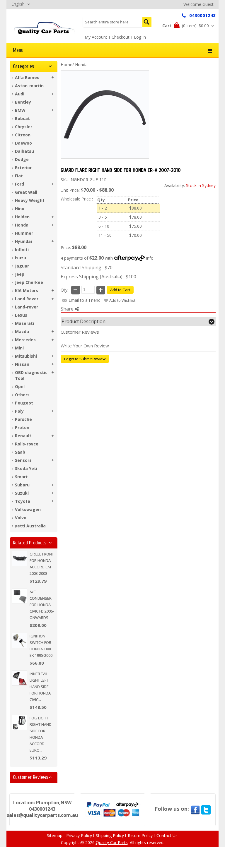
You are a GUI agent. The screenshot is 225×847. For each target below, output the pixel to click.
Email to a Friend (84, 300)
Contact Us (167, 835)
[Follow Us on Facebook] (195, 808)
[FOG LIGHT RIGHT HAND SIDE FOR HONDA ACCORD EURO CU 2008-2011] (19, 722)
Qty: (64, 290)
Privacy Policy (79, 835)
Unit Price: (70, 190)
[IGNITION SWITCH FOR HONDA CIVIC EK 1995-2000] (19, 640)
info (150, 258)
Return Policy (140, 835)
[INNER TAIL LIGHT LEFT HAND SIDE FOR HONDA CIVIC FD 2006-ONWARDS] (19, 678)
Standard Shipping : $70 (86, 267)
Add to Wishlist (122, 300)
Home (66, 64)
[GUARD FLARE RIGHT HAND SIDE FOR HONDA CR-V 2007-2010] (44, 27)
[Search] (146, 22)
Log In (140, 37)
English (18, 4)
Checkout (120, 37)
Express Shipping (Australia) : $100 (98, 276)
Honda (81, 64)
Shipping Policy (110, 835)
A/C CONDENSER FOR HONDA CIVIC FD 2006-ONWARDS (42, 604)
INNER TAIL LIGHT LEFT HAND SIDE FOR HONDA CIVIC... (40, 686)
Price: (66, 247)
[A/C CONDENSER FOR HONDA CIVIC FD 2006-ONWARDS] (19, 596)
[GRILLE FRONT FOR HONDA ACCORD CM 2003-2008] (19, 558)
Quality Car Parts (112, 842)
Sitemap (54, 835)
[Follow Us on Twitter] (206, 808)
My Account (96, 37)
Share (68, 308)
